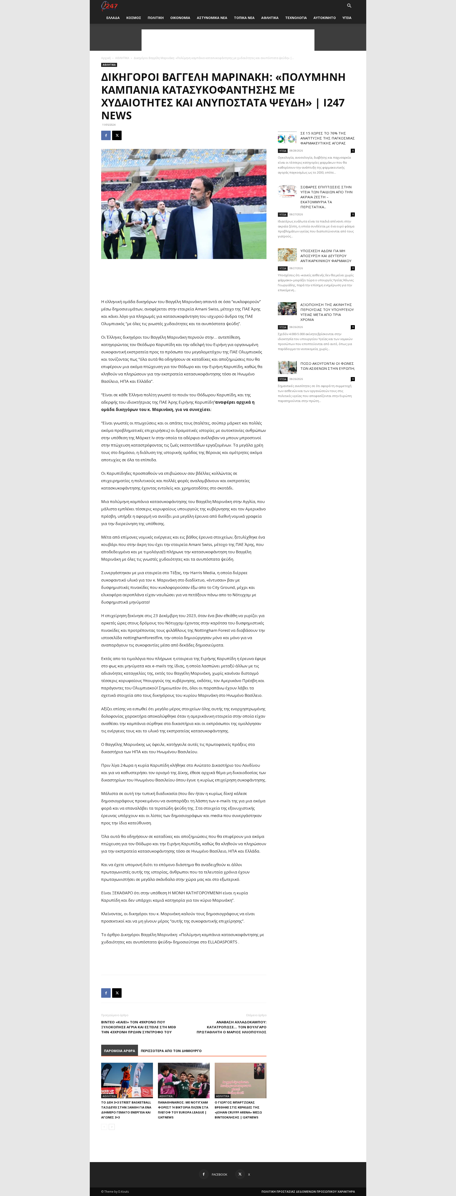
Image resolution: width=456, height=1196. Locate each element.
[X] (117, 135)
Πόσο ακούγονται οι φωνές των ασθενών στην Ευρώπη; (327, 366)
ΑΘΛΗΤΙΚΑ (270, 17)
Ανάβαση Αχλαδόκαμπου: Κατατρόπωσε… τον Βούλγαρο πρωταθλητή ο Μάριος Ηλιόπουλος (231, 1027)
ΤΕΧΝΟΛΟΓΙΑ (296, 17)
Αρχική (106, 58)
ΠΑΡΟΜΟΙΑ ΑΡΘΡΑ (119, 1050)
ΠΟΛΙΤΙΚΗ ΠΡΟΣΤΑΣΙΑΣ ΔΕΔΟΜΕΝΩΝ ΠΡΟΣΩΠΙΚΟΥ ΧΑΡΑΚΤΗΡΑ (308, 1192)
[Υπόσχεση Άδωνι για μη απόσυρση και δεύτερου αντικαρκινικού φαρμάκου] (287, 254)
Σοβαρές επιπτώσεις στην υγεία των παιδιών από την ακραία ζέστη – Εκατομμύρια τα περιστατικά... (326, 197)
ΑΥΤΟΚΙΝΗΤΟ (325, 17)
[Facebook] (106, 135)
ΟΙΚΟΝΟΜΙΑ (180, 17)
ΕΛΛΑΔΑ (113, 17)
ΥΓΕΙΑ (347, 17)
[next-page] (112, 1127)
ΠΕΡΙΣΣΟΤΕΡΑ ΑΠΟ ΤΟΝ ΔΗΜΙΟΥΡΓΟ (171, 1050)
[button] (349, 6)
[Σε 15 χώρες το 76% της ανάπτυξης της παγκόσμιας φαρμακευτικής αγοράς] (287, 137)
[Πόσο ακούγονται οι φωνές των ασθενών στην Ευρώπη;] (287, 367)
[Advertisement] (228, 40)
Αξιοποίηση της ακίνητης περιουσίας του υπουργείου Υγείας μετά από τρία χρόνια (327, 312)
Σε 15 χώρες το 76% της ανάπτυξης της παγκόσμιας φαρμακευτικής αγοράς (327, 138)
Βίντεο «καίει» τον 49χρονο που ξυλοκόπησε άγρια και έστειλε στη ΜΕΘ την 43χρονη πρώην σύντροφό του (138, 1027)
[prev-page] (104, 1127)
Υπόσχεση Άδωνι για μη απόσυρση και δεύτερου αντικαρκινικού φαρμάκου (326, 255)
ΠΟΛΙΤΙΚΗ (156, 17)
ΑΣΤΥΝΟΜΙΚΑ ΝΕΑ (212, 17)
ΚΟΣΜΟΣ (133, 17)
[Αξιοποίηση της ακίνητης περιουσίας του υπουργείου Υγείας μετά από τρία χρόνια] (287, 308)
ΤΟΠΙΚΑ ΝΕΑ (244, 17)
